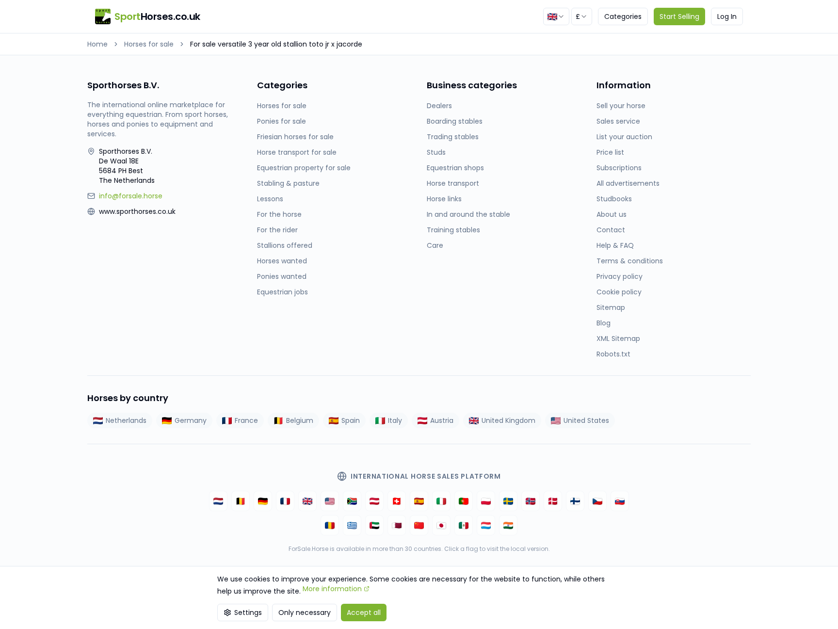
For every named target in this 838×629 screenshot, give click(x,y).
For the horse (279, 214)
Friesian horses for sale (295, 137)
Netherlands (126, 420)
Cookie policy (619, 292)
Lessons (270, 199)
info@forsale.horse (130, 196)
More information (332, 589)
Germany (191, 420)
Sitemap (610, 307)
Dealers (439, 106)
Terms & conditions (629, 261)
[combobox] (556, 16)
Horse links (444, 199)
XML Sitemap (618, 338)
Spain (350, 420)
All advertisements (628, 183)
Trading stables (453, 137)
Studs (436, 152)
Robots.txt (613, 354)
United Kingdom (508, 420)
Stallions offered (284, 245)
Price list (610, 152)
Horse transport (453, 183)
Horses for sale (149, 44)
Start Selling (679, 16)
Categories (623, 16)
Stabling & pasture (288, 183)
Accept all (364, 612)
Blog (603, 323)
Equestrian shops (455, 168)
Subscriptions (619, 168)
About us (611, 214)
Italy (395, 420)
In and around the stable (468, 214)
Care (435, 245)
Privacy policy (619, 276)
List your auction (624, 137)
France (246, 420)
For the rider (277, 230)
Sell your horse (620, 106)
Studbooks (614, 199)
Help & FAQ (615, 245)
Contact (610, 230)
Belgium (299, 420)
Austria (441, 420)
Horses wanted (282, 261)
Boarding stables (455, 121)
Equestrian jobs (282, 292)
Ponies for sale (281, 121)
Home (97, 44)
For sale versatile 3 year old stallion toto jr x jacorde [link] (276, 44)
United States (586, 420)
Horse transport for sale (297, 152)
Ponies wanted (281, 276)
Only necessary (304, 612)
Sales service (618, 121)
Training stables (453, 230)
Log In (727, 16)
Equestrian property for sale (304, 168)
